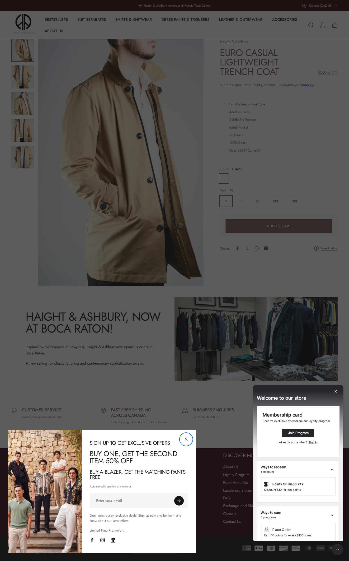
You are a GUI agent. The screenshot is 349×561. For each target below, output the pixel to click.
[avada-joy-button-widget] (337, 549)
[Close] (186, 439)
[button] (298, 469)
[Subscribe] (179, 500)
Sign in (312, 442)
